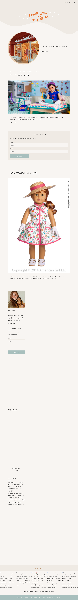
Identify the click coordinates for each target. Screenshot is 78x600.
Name (11, 148)
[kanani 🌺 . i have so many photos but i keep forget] (39, 580)
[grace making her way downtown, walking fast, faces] (70, 580)
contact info (11, 323)
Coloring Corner (26, 3)
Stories (54, 3)
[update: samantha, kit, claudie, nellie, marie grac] (8, 580)
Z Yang (37, 71)
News (35, 3)
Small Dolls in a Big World (33, 597)
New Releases (24, 71)
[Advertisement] (16, 381)
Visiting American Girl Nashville (54, 47)
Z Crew (31, 71)
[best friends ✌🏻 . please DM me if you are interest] (54, 580)
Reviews (47, 3)
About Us (5, 3)
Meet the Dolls (14, 3)
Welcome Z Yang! (19, 75)
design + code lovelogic (53, 597)
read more (13, 122)
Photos (41, 3)
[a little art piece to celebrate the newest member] (23, 580)
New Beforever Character (24, 173)
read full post (44, 51)
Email (11, 142)
